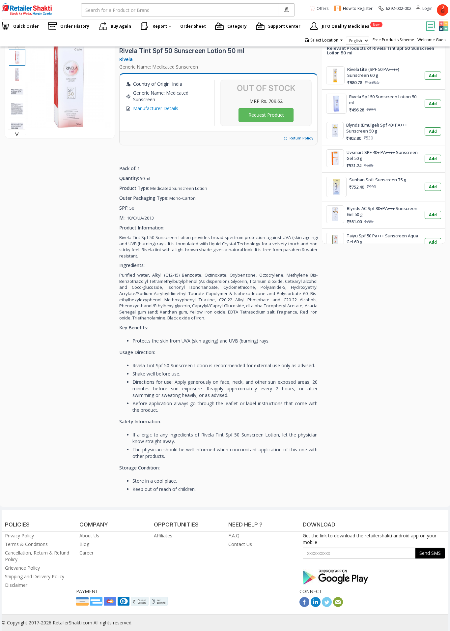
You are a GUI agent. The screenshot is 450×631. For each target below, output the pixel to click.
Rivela (126, 59)
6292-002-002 (398, 8)
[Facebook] (304, 605)
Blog (84, 544)
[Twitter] (327, 605)
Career (86, 553)
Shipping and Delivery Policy (34, 576)
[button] (442, 21)
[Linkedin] (316, 605)
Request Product (266, 115)
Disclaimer (16, 585)
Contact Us (240, 544)
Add (433, 75)
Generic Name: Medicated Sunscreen (158, 67)
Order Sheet (193, 26)
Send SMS (430, 553)
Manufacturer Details (155, 108)
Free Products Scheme (393, 40)
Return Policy (301, 138)
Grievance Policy (22, 568)
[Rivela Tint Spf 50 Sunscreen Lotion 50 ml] (68, 125)
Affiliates (163, 535)
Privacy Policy (19, 535)
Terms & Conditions (26, 544)
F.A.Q (233, 535)
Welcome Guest (432, 40)
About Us (89, 535)
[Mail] (338, 605)
